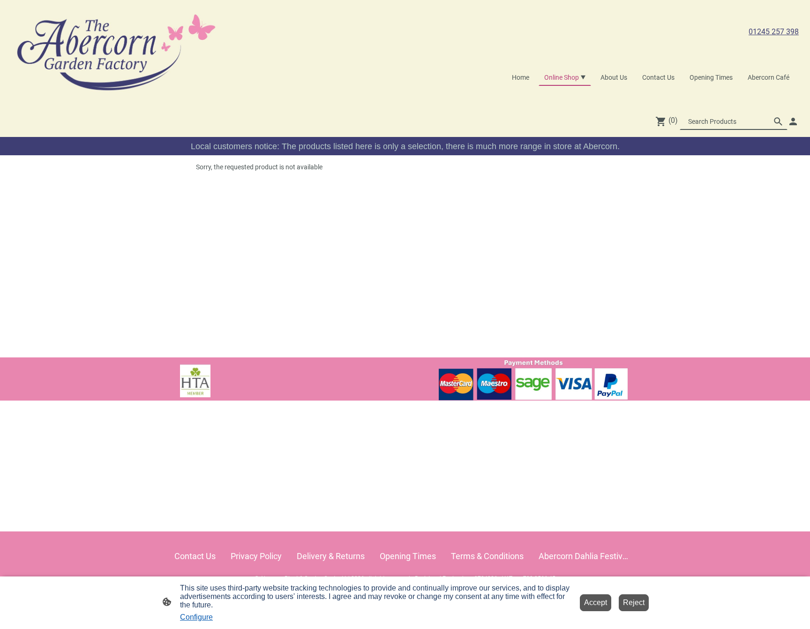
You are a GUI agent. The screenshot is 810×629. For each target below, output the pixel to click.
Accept (595, 602)
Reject (634, 602)
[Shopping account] (793, 121)
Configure (196, 617)
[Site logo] (116, 52)
